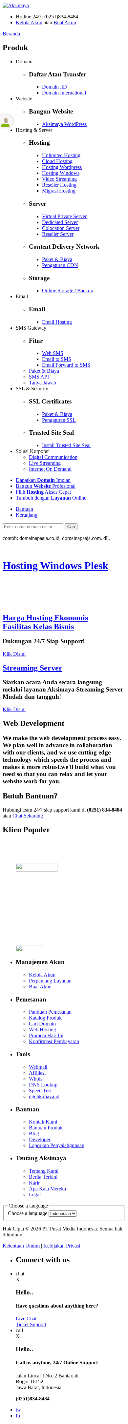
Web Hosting (42, 1029)
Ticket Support (31, 1324)
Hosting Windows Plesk (55, 565)
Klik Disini (14, 654)
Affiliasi (37, 1073)
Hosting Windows (60, 173)
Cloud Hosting (57, 161)
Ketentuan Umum (21, 1246)
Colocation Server (60, 228)
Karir (34, 1183)
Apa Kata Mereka (47, 1188)
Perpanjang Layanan (50, 980)
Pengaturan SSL (59, 420)
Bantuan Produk (46, 1127)
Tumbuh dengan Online (51, 498)
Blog (34, 1133)
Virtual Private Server (64, 216)
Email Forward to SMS (66, 365)
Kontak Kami (43, 1122)
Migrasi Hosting (58, 191)
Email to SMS (56, 359)
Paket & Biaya (57, 259)
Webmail (38, 1067)
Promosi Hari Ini (46, 1035)
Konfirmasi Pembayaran (54, 1041)
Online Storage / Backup (67, 290)
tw (18, 1410)
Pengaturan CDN (60, 265)
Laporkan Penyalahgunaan (56, 1145)
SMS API (39, 377)
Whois (35, 1079)
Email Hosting (57, 322)
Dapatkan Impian (43, 480)
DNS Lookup (43, 1084)
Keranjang (26, 515)
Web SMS (52, 353)
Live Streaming (45, 463)
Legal (35, 1194)
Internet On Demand (50, 469)
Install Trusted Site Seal (66, 445)
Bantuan (24, 509)
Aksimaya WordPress (64, 124)
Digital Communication (53, 457)
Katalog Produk (45, 1018)
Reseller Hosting (59, 185)
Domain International (64, 92)
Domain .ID (54, 87)
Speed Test (40, 1090)
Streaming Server (32, 668)
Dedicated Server (60, 222)
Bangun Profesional (45, 486)
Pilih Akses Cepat (43, 492)
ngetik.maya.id (44, 1096)
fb (18, 1415)
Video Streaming (59, 179)
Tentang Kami (43, 1171)
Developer (40, 1139)
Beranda (11, 33)
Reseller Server (58, 234)
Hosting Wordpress (62, 167)
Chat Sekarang (27, 815)
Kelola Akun (29, 22)
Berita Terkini (43, 1177)
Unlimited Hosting (61, 155)
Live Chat (26, 1318)
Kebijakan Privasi (61, 1246)
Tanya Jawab (42, 382)
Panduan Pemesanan (50, 1012)
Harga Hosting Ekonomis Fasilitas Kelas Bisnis (45, 622)
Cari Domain (42, 1023)
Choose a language (27, 1213)
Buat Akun (64, 22)
